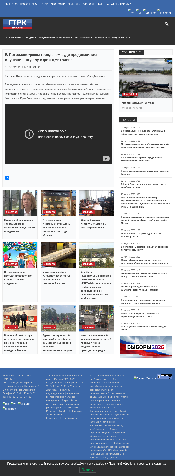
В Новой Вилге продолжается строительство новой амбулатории (144, 186)
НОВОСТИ (128, 119)
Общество (11, 212)
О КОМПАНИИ (82, 37)
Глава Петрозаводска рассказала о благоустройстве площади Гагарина (139, 288)
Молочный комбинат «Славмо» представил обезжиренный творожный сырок (56, 278)
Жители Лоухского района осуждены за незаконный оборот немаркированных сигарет (144, 261)
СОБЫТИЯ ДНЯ (131, 52)
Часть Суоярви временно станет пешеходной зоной (144, 328)
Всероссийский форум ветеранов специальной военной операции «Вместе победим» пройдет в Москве (19, 343)
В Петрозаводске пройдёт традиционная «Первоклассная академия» (18, 278)
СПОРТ (45, 4)
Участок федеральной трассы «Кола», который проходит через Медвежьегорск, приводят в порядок (96, 343)
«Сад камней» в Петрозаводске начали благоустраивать (141, 235)
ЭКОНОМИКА (58, 4)
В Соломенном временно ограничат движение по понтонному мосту (144, 248)
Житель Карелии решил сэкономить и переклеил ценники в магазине (140, 315)
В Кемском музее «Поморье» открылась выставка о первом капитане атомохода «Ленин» (56, 227)
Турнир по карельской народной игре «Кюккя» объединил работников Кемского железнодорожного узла (57, 343)
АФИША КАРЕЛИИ (121, 4)
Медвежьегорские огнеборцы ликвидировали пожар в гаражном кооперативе (144, 275)
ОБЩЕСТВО (11, 4)
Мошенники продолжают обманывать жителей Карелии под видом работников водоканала (145, 146)
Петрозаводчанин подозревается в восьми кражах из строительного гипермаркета (143, 301)
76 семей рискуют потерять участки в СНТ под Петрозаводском (95, 224)
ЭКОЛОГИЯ (89, 4)
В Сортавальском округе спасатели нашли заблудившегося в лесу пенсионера (143, 132)
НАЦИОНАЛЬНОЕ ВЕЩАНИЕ (54, 37)
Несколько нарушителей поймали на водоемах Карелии (145, 172)
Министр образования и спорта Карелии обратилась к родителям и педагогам (19, 226)
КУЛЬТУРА (103, 4)
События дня (130, 94)
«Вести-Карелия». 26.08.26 (138, 102)
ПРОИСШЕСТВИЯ (29, 4)
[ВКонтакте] (7, 178)
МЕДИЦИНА (74, 4)
